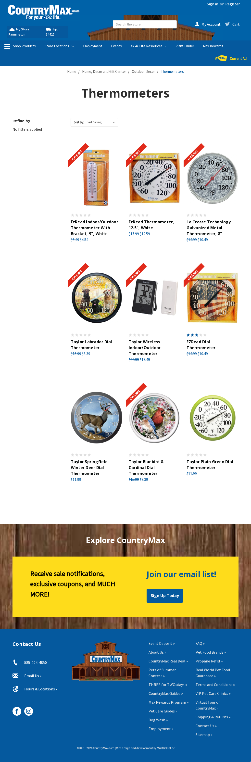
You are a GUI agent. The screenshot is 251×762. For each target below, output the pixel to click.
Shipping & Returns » (213, 716)
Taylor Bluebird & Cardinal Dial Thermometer (146, 467)
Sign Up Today (165, 595)
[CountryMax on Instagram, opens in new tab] (26, 709)
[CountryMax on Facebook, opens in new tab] (15, 709)
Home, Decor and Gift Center (104, 71)
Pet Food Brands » (211, 652)
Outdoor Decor (143, 71)
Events (116, 46)
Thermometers (172, 71)
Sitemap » (204, 734)
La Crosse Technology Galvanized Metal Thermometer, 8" (209, 227)
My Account (211, 24)
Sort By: (79, 122)
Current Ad (238, 58)
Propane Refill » (209, 661)
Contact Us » (206, 725)
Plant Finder (185, 46)
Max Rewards (213, 46)
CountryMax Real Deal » (168, 661)
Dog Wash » (158, 719)
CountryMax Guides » (166, 693)
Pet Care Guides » (163, 711)
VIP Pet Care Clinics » (213, 693)
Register (232, 3)
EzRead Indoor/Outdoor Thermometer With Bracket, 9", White (94, 227)
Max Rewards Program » (168, 702)
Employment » (161, 728)
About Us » (157, 652)
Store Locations (57, 46)
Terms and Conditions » (215, 684)
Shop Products (24, 46)
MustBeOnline (166, 748)
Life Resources (147, 46)
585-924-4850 (35, 662)
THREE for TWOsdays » (168, 684)
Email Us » (32, 675)
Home (71, 71)
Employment (92, 46)
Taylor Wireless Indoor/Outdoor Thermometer (145, 347)
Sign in (212, 3)
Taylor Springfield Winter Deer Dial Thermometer (89, 467)
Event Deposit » (162, 643)
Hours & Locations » (40, 688)
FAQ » (200, 643)
